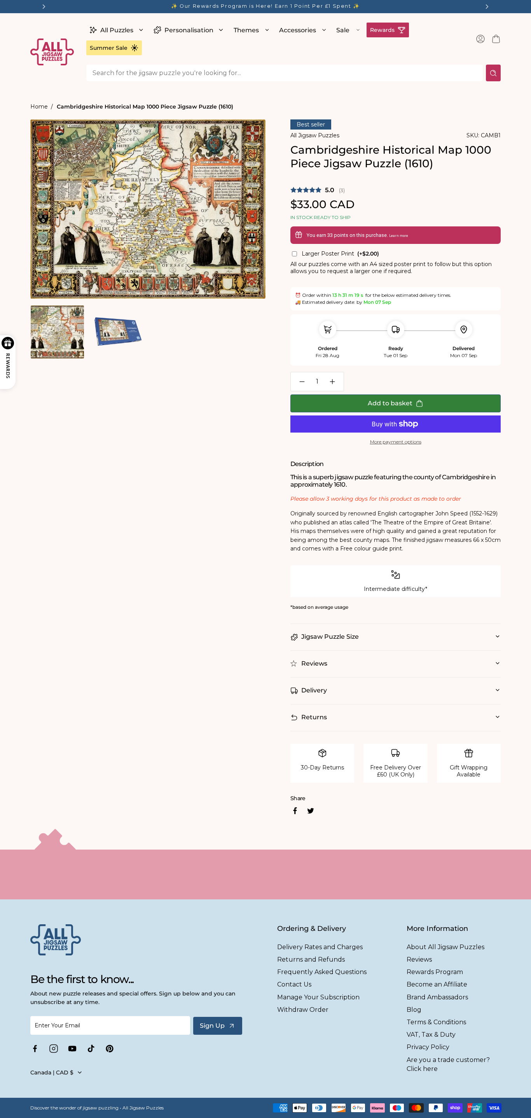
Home (39, 106)
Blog (414, 1009)
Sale (342, 30)
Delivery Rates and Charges (320, 947)
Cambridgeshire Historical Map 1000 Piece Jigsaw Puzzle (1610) (145, 106)
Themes (246, 30)
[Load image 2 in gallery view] (118, 332)
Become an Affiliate (437, 984)
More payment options (395, 442)
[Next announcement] (487, 7)
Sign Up (212, 1025)
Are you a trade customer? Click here (448, 1064)
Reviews (419, 959)
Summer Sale (109, 47)
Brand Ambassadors (437, 997)
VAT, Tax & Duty (431, 1034)
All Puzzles (116, 30)
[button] (115, 30)
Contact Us (294, 984)
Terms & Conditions (436, 1022)
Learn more (398, 236)
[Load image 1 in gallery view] (57, 332)
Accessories (297, 30)
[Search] (493, 73)
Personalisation (188, 30)
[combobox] (284, 73)
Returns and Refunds (311, 959)
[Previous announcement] (43, 7)
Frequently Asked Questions (322, 972)
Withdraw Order (302, 1009)
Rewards (382, 29)
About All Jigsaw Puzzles (445, 947)
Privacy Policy (428, 1047)
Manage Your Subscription (318, 997)
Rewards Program (435, 972)
